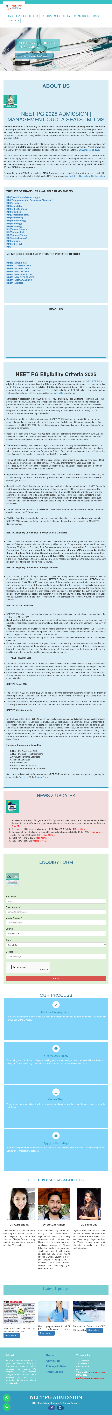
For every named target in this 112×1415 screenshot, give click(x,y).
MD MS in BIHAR (14, 283)
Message (10, 951)
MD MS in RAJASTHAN (17, 271)
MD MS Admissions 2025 (87, 149)
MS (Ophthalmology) (16, 237)
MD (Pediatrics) (14, 211)
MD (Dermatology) (15, 205)
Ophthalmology (98, 175)
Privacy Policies (56, 1366)
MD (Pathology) (14, 223)
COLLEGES (33, 16)
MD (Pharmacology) (16, 220)
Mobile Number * (14, 917)
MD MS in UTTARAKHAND (19, 280)
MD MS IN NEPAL (82, 16)
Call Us (22, 777)
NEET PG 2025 (98, 381)
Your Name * (12, 896)
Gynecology (84, 175)
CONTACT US (13, 21)
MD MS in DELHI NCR (16, 262)
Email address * (13, 907)
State (8, 940)
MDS (8, 246)
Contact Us (22, 67)
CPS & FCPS (46, 16)
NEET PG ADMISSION (56, 1397)
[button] (8, 49)
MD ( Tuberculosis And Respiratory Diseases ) (29, 200)
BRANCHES (20, 16)
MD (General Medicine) (17, 214)
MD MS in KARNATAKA (17, 268)
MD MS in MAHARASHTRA (19, 274)
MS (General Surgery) (17, 229)
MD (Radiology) (14, 243)
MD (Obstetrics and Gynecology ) (23, 197)
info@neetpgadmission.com (90, 1378)
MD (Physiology (14, 226)
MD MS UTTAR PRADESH (18, 265)
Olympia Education (71, 1403)
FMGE (96, 16)
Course (9, 928)
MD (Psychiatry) (14, 203)
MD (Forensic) (13, 240)
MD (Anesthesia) (14, 217)
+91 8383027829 (97, 1372)
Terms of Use (54, 1372)
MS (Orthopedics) (15, 232)
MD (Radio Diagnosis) (17, 208)
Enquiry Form (41, 777)
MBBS (57, 16)
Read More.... (18, 826)
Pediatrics (73, 175)
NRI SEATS (67, 16)
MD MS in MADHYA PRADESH (20, 277)
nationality (58, 392)
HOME (10, 16)
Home (50, 1355)
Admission (53, 1360)
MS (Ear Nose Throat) (17, 235)
